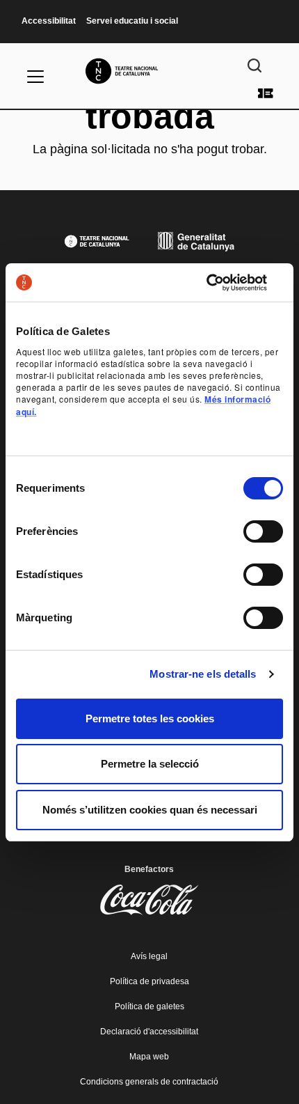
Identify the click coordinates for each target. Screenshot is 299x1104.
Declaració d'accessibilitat (149, 1031)
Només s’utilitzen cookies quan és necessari (149, 810)
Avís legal (149, 956)
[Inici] (149, 71)
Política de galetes (149, 1006)
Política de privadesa (149, 981)
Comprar (265, 93)
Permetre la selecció (150, 764)
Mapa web (149, 1056)
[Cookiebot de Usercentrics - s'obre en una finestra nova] (222, 283)
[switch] (263, 531)
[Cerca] (254, 65)
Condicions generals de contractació (149, 1082)
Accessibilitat (49, 21)
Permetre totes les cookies (150, 718)
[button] (149, 495)
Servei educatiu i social (132, 21)
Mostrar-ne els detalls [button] (203, 674)
